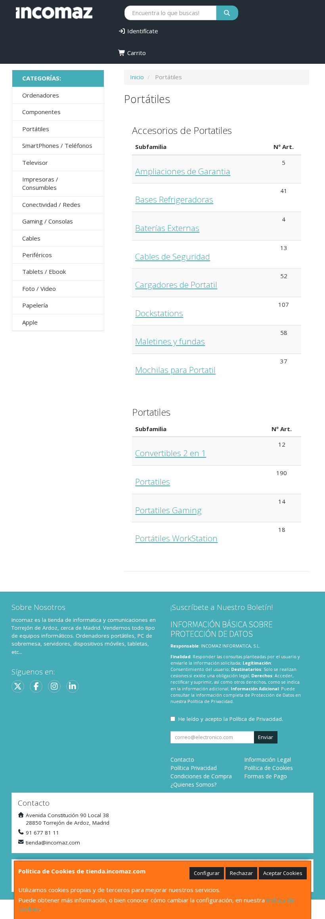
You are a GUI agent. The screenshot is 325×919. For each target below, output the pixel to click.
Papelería (35, 305)
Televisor (35, 162)
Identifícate (142, 31)
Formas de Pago (265, 776)
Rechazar (241, 873)
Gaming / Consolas (47, 221)
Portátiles (35, 129)
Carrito (136, 53)
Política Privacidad (193, 768)
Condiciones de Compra (201, 776)
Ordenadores (40, 95)
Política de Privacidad (210, 701)
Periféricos (37, 255)
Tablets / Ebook (44, 271)
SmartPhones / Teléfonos (57, 145)
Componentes (41, 112)
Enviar (265, 737)
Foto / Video (39, 288)
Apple (30, 322)
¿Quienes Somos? (193, 784)
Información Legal (267, 759)
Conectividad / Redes (51, 204)
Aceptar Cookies (282, 873)
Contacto (182, 759)
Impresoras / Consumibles (40, 183)
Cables (31, 238)
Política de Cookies (268, 768)
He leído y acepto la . (230, 718)
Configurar (207, 873)
